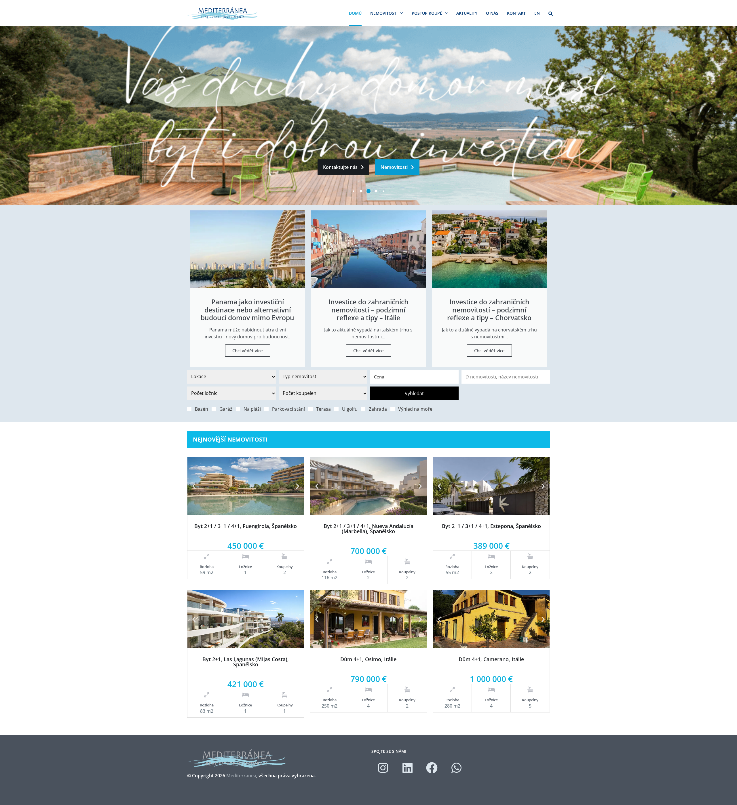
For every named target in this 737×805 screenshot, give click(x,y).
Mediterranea (241, 775)
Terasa (323, 408)
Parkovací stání (288, 408)
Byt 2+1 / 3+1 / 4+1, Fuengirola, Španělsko (245, 526)
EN (537, 13)
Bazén (201, 408)
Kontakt (516, 13)
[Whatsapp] (456, 767)
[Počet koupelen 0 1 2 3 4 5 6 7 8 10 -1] (323, 393)
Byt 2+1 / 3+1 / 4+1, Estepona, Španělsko (491, 526)
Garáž (225, 408)
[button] (193, 485)
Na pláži (252, 408)
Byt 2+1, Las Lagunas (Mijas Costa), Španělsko (245, 662)
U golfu (350, 408)
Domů (355, 13)
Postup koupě (427, 13)
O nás (492, 13)
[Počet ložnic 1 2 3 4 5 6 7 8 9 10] (231, 393)
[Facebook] (431, 767)
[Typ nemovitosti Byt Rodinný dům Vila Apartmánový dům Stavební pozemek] (323, 377)
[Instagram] (382, 767)
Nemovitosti (384, 13)
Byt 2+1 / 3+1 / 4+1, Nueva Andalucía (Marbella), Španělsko (368, 529)
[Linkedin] (407, 767)
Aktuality (466, 13)
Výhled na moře (415, 408)
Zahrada (378, 408)
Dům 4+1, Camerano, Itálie (491, 659)
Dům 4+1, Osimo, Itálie (368, 659)
